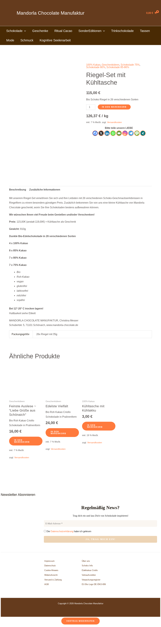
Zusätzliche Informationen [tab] (44, 189)
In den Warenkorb (114, 107)
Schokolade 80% (95, 67)
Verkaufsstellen (89, 575)
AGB (46, 584)
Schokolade (14, 31)
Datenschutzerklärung (62, 531)
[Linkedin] (107, 133)
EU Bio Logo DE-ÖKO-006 (94, 584)
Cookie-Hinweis (51, 570)
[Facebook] (95, 133)
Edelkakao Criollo (90, 570)
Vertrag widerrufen (80, 621)
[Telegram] (131, 133)
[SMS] (137, 133)
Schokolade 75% (130, 64)
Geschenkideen (110, 64)
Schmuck (26, 40)
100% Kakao (93, 64)
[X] (101, 133)
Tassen (145, 31)
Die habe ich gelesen (68, 531)
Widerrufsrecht (51, 575)
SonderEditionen (89, 31)
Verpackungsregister (91, 580)
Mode (10, 40)
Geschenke (40, 31)
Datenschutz (50, 565)
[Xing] (143, 133)
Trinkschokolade (122, 31)
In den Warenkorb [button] (22, 441)
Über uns (86, 561)
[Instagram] (125, 133)
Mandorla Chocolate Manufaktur (50, 13)
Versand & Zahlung (53, 580)
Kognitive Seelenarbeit (55, 40)
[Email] (119, 133)
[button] (24, 31)
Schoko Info (87, 565)
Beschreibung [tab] (17, 189)
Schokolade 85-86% (117, 67)
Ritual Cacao (63, 31)
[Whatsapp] (113, 133)
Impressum (49, 561)
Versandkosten (114, 122)
